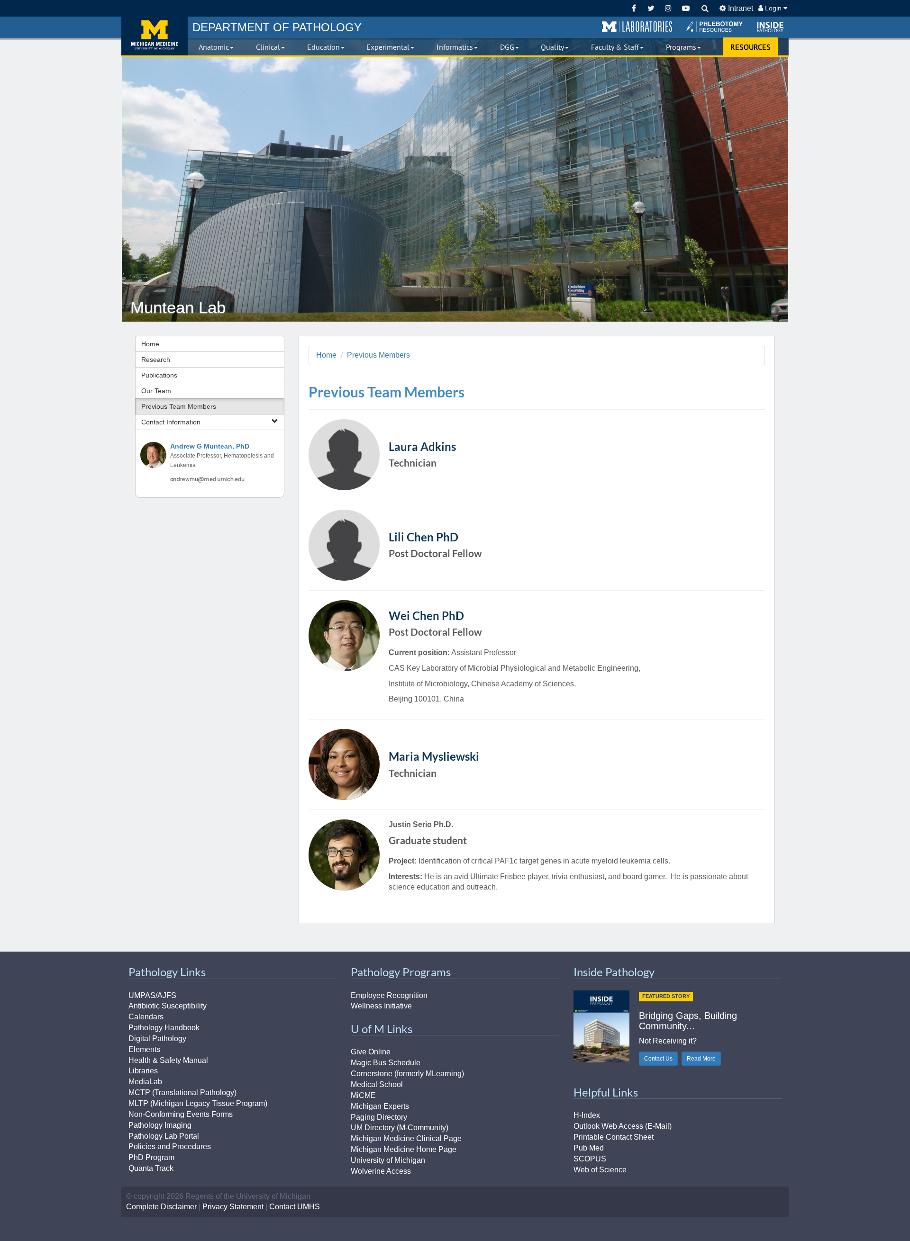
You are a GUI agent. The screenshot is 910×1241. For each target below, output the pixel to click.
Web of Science (600, 1170)
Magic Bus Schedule (385, 1063)
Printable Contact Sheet (613, 1137)
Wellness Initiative (381, 1006)
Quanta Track (150, 1168)
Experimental (388, 47)
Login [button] (773, 8)
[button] (637, 27)
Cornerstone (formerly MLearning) (407, 1074)
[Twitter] (651, 8)
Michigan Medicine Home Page (403, 1149)
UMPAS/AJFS (152, 995)
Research (155, 359)
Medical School (377, 1084)
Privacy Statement (233, 1207)
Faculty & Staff (615, 47)
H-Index (586, 1115)
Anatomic (214, 47)
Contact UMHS (294, 1207)
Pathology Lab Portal (163, 1136)
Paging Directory (379, 1117)
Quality (552, 47)
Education (323, 47)
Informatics (455, 47)
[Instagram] (668, 8)
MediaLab (145, 1082)
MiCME (363, 1095)
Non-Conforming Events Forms (180, 1114)
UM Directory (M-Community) (399, 1128)
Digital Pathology (157, 1038)
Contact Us (658, 1058)
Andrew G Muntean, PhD (209, 446)
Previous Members (378, 355)
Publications (159, 375)
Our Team (156, 391)
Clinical (268, 47)
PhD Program (151, 1157)
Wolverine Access (381, 1171)
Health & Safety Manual (168, 1060)
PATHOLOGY (277, 27)
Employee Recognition (389, 995)
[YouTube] (685, 8)
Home (150, 344)
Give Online (371, 1052)
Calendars (146, 1017)
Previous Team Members (178, 406)
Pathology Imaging (159, 1125)
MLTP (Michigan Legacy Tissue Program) (197, 1103)
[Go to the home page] (154, 36)
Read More (701, 1058)
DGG (507, 47)
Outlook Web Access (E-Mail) (622, 1126)
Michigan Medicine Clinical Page (406, 1138)
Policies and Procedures (169, 1146)
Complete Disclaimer (161, 1207)
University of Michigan (388, 1160)
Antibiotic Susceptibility (167, 1006)
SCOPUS (589, 1159)
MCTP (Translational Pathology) (182, 1092)
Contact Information (170, 422)
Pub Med (588, 1148)
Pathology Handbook (164, 1028)
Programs (681, 47)
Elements (144, 1049)
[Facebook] (634, 8)
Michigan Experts (380, 1106)
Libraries (143, 1071)
